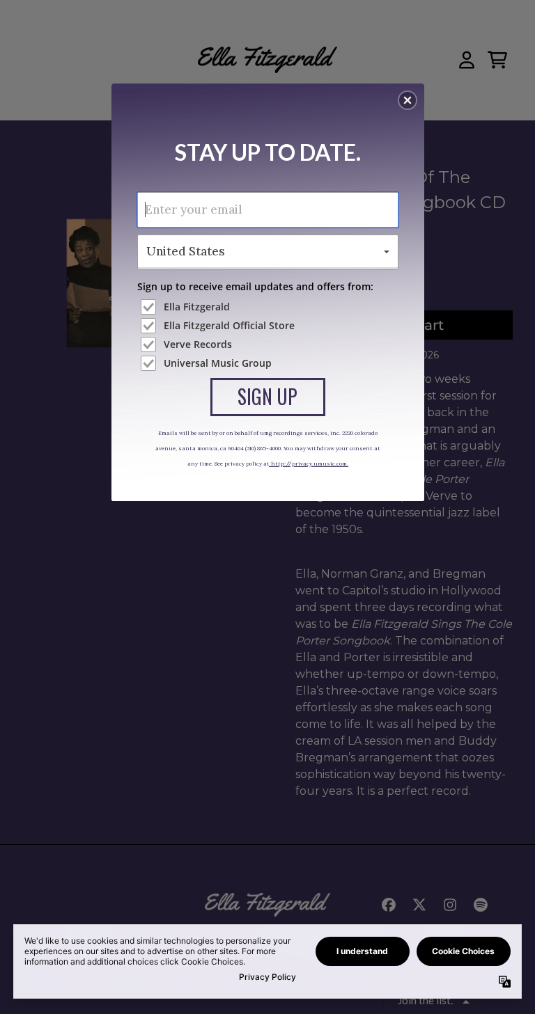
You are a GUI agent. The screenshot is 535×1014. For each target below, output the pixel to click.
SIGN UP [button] (267, 396)
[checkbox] (269, 307)
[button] (407, 100)
